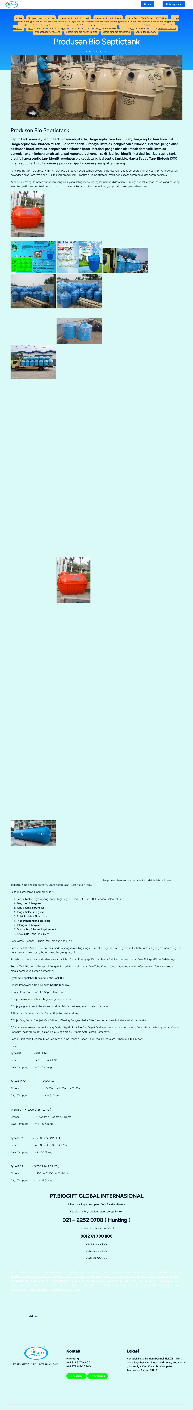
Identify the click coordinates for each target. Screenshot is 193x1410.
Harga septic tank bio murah (75, 18)
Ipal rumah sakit (36, 28)
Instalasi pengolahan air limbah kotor (96, 25)
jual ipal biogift (57, 28)
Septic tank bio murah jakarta (81, 31)
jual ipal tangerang (80, 28)
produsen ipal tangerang (47, 31)
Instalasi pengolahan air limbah (120, 21)
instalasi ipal (92, 21)
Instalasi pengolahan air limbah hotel (52, 25)
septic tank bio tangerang (116, 31)
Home (147, 4)
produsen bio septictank (163, 28)
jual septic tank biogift (133, 28)
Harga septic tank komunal (66, 21)
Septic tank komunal (146, 31)
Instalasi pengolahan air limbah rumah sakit (143, 25)
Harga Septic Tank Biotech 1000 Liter (147, 18)
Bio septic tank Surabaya (41, 18)
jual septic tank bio (106, 28)
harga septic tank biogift (108, 18)
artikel (19, 18)
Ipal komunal (109, 1280)
